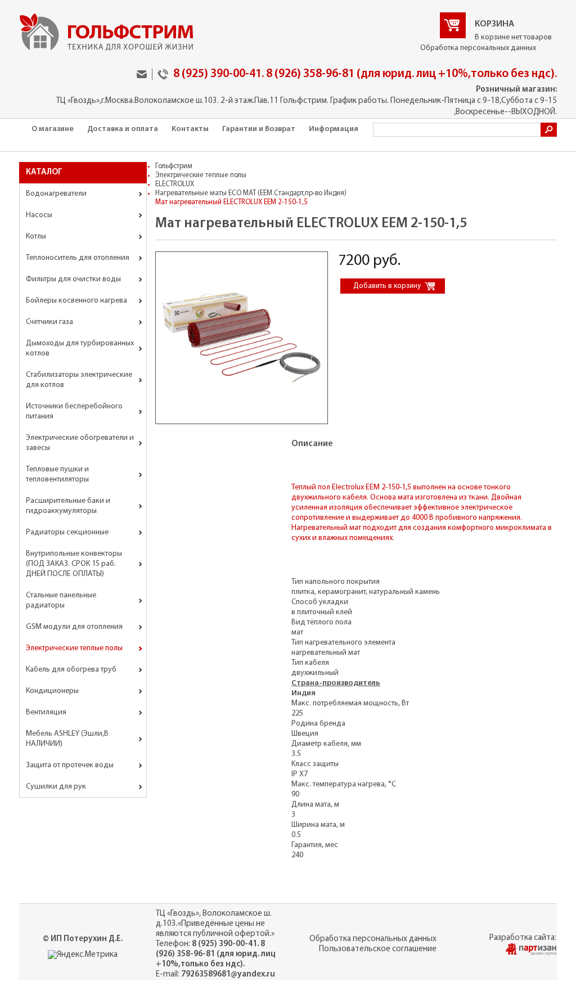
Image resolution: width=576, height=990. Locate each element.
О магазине (53, 129)
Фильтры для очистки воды (73, 279)
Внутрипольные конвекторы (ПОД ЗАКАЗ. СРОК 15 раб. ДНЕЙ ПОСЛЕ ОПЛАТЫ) (74, 564)
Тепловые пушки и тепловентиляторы (57, 474)
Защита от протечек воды (70, 765)
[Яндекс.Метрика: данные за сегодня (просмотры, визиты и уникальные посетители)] (83, 955)
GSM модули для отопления (74, 627)
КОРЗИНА (494, 24)
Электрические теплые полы (74, 648)
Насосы (39, 215)
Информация (333, 129)
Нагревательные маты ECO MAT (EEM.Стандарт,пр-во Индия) (250, 193)
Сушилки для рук (56, 786)
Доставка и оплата (122, 129)
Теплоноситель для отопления (77, 258)
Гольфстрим (173, 166)
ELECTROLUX (174, 184)
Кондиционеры (52, 691)
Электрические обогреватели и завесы (80, 443)
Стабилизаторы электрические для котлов (79, 380)
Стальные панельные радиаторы (61, 600)
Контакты (190, 129)
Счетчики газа (49, 322)
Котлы (36, 236)
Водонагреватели (56, 194)
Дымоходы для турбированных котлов (80, 348)
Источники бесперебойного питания (74, 411)
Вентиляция (46, 712)
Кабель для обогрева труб (71, 669)
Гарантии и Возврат (258, 129)
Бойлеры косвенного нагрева (76, 300)
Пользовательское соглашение (377, 949)
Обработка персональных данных (478, 48)
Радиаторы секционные (67, 532)
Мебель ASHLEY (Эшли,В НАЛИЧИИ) (67, 739)
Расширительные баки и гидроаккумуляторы (68, 506)
